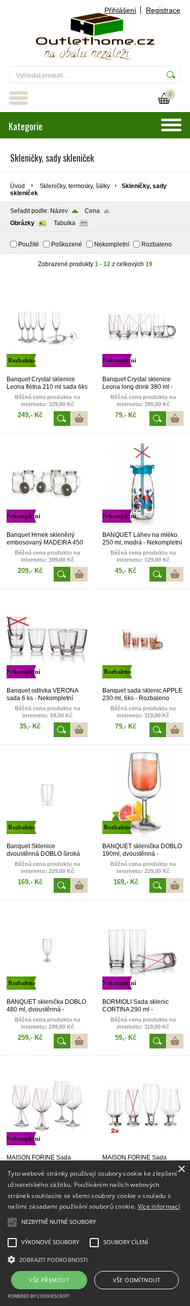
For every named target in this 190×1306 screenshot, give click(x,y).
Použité (28, 244)
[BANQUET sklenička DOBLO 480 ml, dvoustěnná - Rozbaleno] (47, 993)
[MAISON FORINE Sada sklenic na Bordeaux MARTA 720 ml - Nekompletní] (47, 1149)
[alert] (95, 1233)
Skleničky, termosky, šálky (75, 186)
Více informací (159, 1206)
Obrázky (22, 223)
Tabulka (64, 223)
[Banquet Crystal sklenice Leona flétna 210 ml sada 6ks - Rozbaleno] (47, 371)
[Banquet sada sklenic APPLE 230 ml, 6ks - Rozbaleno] (142, 682)
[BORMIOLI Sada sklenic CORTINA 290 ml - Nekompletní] (142, 993)
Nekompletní (111, 244)
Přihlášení (120, 10)
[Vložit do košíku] (79, 418)
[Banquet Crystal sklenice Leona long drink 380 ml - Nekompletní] (142, 371)
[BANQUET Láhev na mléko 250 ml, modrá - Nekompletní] (142, 526)
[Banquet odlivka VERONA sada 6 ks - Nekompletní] (47, 682)
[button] (95, 1258)
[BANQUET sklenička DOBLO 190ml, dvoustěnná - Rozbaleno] (142, 838)
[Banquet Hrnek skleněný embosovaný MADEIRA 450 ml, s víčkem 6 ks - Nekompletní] (47, 526)
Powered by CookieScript (38, 1296)
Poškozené (66, 244)
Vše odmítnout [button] (137, 1280)
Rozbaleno (156, 244)
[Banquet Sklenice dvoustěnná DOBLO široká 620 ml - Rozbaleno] (47, 838)
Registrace (163, 10)
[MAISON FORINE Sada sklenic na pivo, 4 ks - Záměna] (142, 1149)
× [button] (181, 1169)
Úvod (17, 186)
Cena (92, 210)
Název (59, 210)
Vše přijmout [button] (49, 1280)
